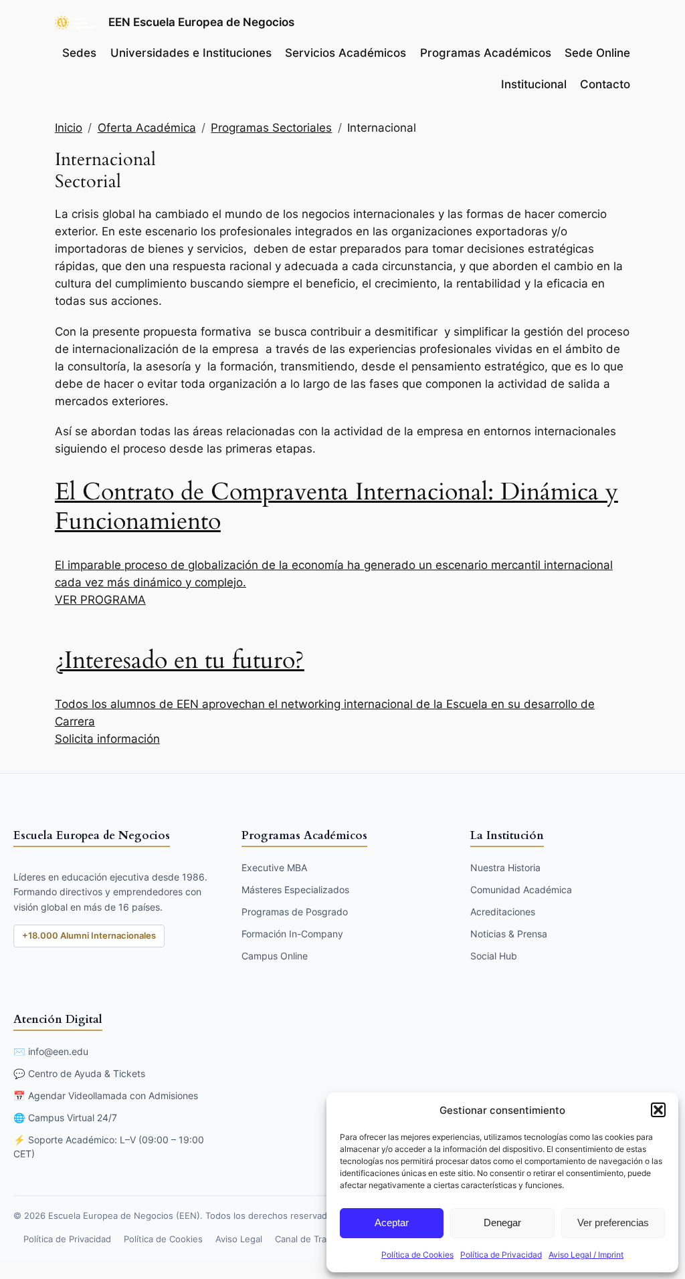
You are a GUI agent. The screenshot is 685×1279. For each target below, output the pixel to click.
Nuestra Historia (505, 867)
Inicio (68, 127)
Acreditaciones (502, 911)
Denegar (502, 1222)
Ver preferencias (613, 1222)
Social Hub (493, 955)
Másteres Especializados (295, 889)
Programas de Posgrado (294, 911)
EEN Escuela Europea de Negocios (201, 22)
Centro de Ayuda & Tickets (86, 1073)
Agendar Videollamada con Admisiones (113, 1095)
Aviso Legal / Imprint (586, 1255)
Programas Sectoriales (271, 127)
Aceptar (392, 1222)
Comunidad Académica (521, 889)
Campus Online (274, 955)
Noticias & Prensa (508, 933)
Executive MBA (274, 867)
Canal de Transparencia (323, 1239)
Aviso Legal (238, 1239)
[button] (658, 1110)
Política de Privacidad (501, 1255)
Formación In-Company (292, 933)
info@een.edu (58, 1051)
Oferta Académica (147, 127)
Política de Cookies (417, 1255)
